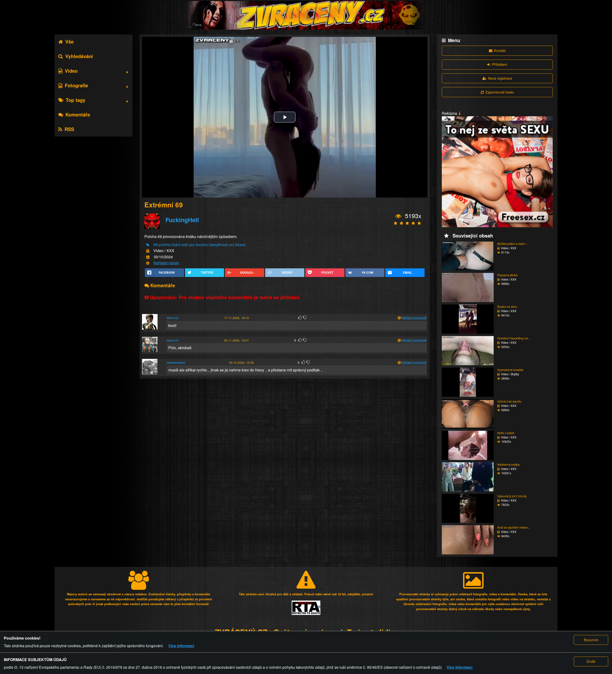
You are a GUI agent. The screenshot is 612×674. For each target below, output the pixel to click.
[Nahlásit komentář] (399, 318)
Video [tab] (71, 70)
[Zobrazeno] (398, 216)
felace (240, 244)
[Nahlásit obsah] (147, 263)
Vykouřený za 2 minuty (512, 496)
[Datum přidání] (147, 257)
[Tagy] (147, 245)
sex (192, 244)
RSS (69, 129)
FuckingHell (182, 219)
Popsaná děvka (507, 275)
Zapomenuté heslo (499, 91)
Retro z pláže (505, 433)
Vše (69, 41)
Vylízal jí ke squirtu (509, 401)
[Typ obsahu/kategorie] (147, 251)
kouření (202, 244)
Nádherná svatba (508, 464)
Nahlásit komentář (413, 317)
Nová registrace (500, 78)
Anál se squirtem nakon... (513, 527)
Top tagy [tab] (75, 99)
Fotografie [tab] (76, 85)
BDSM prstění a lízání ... (512, 244)
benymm (173, 340)
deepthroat (218, 244)
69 (155, 244)
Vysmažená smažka (510, 370)
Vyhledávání (79, 56)
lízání (175, 244)
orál (184, 244)
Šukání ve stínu (507, 306)
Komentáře (78, 114)
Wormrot (172, 317)
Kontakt (500, 50)
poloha (164, 244)
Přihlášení (499, 64)
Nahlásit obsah (166, 262)
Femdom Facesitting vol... (513, 338)
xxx (231, 244)
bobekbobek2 (176, 362)
